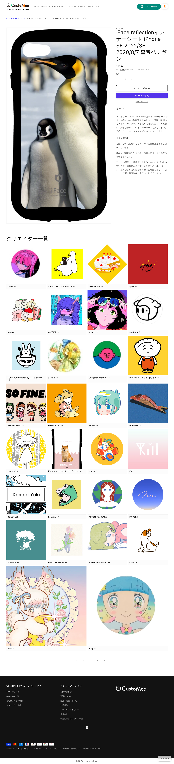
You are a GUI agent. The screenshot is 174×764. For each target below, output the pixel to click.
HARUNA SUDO (15, 425)
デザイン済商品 (12, 692)
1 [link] (69, 660)
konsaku (52, 517)
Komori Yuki (13, 517)
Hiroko (92, 425)
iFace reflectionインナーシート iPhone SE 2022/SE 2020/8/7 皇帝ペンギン (57, 18)
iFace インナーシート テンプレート (63, 471)
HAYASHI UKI (54, 425)
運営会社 (64, 714)
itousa (92, 471)
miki (10, 649)
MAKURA (12, 562)
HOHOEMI (134, 425)
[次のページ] (104, 660)
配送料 (122, 70)
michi (132, 562)
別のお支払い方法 (142, 102)
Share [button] (121, 109)
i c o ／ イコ (13, 471)
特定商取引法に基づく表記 (72, 718)
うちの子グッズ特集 (14, 701)
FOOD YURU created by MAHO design (25, 378)
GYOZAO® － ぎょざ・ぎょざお (143, 378)
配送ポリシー (75, 749)
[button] (42, 6)
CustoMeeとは (12, 696)
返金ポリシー (38, 749)
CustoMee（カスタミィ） (16, 18)
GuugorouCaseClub (98, 378)
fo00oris (133, 332)
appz (131, 286)
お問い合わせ (66, 692)
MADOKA (133, 517)
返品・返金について (69, 701)
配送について (66, 696)
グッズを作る (151, 6)
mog (91, 649)
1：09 (10, 286)
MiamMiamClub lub (98, 562)
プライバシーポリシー (70, 710)
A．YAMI (52, 332)
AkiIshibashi (95, 286)
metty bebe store (56, 562)
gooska (51, 378)
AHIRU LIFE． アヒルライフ (60, 286)
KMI (131, 471)
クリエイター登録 (13, 705)
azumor (11, 332)
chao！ (92, 332)
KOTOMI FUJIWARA (98, 517)
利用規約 (64, 705)
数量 (118, 74)
